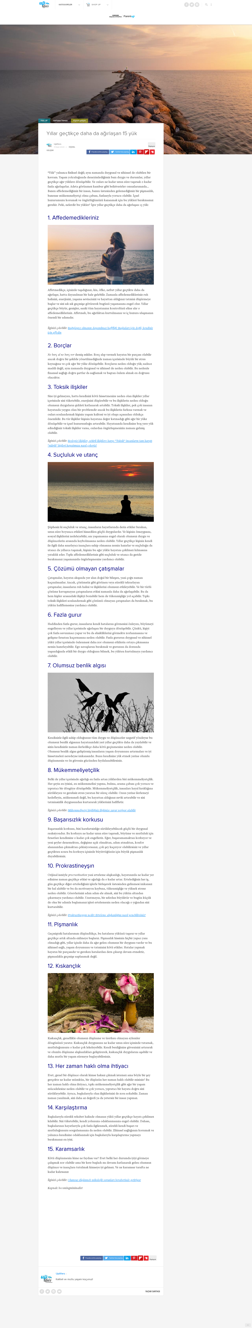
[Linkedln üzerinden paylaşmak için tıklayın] (133, 152)
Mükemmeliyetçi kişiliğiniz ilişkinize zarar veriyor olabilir (102, 810)
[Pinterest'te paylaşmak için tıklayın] (140, 152)
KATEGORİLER (66, 5)
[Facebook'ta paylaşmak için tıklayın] (97, 152)
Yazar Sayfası (152, 1291)
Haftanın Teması (60, 121)
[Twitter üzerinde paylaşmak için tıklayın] (119, 152)
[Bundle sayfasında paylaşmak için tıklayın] (152, 152)
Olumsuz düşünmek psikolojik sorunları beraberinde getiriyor (104, 1180)
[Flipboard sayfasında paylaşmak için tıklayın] (146, 151)
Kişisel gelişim (79, 121)
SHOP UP (96, 5)
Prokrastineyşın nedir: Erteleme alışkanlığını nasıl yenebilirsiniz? (107, 915)
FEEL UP (44, 121)
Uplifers (57, 144)
